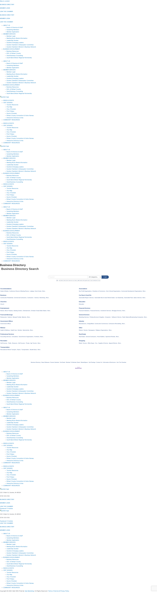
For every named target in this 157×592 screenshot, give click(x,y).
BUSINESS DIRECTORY (7, 4)
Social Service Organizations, (26, 336)
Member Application (13, 32)
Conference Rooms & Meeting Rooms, (19, 291)
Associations (83, 288)
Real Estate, (82, 336)
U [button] (91, 280)
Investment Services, (105, 310)
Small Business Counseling (15, 55)
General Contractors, (91, 336)
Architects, (37, 336)
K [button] (75, 280)
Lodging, (32, 291)
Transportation (5, 347)
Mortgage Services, (117, 310)
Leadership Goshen (12, 40)
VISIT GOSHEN (7, 102)
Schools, (85, 330)
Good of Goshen (12, 113)
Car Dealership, (120, 297)
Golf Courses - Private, (24, 343)
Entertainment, (27, 310)
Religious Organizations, (102, 330)
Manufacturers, (83, 323)
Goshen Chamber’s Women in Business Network (21, 47)
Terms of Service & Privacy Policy (58, 591)
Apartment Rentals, (110, 336)
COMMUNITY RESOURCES (11, 120)
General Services (84, 314)
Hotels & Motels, (4, 291)
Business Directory (35, 362)
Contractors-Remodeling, (115, 323)
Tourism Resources (12, 104)
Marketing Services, (84, 317)
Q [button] (85, 280)
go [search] (106, 277)
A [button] (59, 280)
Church (2, 304)
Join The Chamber (121, 362)
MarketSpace (84, 362)
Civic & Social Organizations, (113, 291)
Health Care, (14, 330)
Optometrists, (26, 330)
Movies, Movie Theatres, (6, 310)
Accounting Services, (5, 336)
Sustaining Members (13, 29)
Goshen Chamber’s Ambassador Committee (20, 45)
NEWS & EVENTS (8, 100)
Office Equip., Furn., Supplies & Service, (98, 343)
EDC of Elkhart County (14, 53)
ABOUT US (6, 25)
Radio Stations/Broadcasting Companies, (133, 317)
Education (82, 301)
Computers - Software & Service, (113, 317)
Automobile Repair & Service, (86, 297)
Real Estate (82, 334)
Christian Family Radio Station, (39, 310)
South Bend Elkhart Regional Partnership (19, 57)
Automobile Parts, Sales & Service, (133, 297)
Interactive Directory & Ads (15, 117)
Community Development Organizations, (131, 291)
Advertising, (42, 297)
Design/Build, (90, 323)
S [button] (88, 280)
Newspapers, (91, 330)
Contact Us (99, 362)
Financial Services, (95, 310)
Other (80, 327)
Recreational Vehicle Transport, (8, 349)
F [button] (67, 280)
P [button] (83, 280)
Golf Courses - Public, (6, 343)
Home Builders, (101, 336)
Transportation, (25, 349)
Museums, (15, 343)
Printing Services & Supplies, (97, 317)
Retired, (81, 330)
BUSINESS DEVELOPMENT (11, 49)
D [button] (64, 280)
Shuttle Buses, (33, 349)
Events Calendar (54, 362)
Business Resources (13, 51)
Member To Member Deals (73, 362)
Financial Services (84, 308)
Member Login (11, 36)
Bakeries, (24, 317)
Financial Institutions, (84, 310)
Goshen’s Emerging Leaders (15, 42)
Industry (81, 321)
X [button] (96, 280)
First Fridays (10, 111)
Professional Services (7, 334)
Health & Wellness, (5, 330)
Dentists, (20, 330)
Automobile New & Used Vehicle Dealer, (105, 297)
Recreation (3, 340)
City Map (9, 107)
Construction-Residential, (6, 297)
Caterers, (10, 317)
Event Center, (38, 291)
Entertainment (4, 308)
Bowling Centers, (18, 310)
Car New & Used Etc (85, 295)
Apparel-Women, (113, 343)
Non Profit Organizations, (85, 291)
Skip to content (5, 1)
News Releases (45, 362)
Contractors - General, (33, 297)
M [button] (78, 280)
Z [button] (99, 280)
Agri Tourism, (33, 343)
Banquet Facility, (17, 317)
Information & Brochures (109, 362)
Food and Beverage (6, 314)
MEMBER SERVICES (9, 34)
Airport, (19, 349)
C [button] (62, 280)
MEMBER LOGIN (5, 8)
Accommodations (5, 288)
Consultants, (15, 336)
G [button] (69, 280)
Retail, (80, 343)
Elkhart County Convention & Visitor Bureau (20, 115)
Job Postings (92, 362)
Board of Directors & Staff (15, 27)
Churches (3, 301)
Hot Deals (62, 362)
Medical (2, 327)
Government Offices (6, 321)
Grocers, (85, 343)
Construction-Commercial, (101, 323)
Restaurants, (3, 317)
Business (3, 295)
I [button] (72, 280)
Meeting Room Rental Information (17, 38)
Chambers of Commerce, (98, 291)
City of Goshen (11, 109)
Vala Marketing (29, 591)
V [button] (93, 280)
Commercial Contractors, (20, 297)
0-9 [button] (57, 280)
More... (44, 291)
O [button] (81, 280)
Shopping (82, 340)
